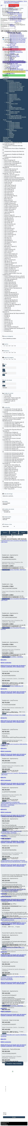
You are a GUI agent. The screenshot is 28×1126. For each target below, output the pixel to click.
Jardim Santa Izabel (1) (11, 286)
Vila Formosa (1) (8, 230)
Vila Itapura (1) (8, 192)
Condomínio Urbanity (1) (11, 457)
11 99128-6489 (7, 1098)
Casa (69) (6, 52)
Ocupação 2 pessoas (16, 14)
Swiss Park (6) (8, 182)
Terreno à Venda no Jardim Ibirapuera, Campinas (13, 970)
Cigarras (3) (7, 307)
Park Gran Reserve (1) (10, 477)
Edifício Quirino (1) (9, 472)
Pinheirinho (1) (8, 331)
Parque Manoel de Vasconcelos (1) (14, 313)
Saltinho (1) (7, 258)
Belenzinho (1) (8, 200)
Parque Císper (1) (9, 215)
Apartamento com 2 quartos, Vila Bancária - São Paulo (12, 563)
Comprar (4, 713)
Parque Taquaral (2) (10, 170)
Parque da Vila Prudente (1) (12, 216)
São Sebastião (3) (9, 306)
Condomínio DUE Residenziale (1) (14, 422)
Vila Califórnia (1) (9, 221)
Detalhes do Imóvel (9, 509)
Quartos (6, 344)
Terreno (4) (7, 70)
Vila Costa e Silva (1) (10, 188)
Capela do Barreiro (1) (10, 292)
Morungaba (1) (8, 324)
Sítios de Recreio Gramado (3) (13, 181)
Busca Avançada (6, 534)
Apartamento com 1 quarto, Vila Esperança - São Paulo (12, 795)
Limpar (14, 532)
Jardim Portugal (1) (10, 303)
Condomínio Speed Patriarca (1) (13, 454)
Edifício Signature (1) (10, 474)
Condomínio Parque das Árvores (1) (14, 447)
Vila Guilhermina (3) (10, 234)
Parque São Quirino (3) (11, 169)
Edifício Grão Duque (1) (11, 471)
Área (5, 364)
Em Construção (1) (9, 401)
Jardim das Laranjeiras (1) (11, 294)
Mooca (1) (7, 213)
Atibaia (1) (7, 315)
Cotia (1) (6, 318)
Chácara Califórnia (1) (10, 201)
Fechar (23, 532)
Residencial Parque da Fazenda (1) (14, 179)
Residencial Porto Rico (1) (11, 485)
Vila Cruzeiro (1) (8, 225)
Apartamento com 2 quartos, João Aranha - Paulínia (13, 766)
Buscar (5, 532)
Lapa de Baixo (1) (9, 212)
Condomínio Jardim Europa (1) (13, 442)
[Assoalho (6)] (10, 512)
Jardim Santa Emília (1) (11, 285)
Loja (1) (6, 65)
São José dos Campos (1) (11, 327)
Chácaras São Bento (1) (11, 301)
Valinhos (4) (7, 298)
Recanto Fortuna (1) (10, 176)
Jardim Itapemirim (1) (10, 207)
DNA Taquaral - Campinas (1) (12, 466)
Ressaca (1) (7, 319)
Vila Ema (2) (7, 227)
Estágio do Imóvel (8, 393)
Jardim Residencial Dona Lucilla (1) (14, 276)
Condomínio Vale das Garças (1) (13, 460)
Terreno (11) (7, 396)
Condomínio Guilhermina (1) (12, 434)
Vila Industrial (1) (9, 191)
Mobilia (6, 501)
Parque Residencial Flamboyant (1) (14, 328)
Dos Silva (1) (7, 325)
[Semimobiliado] (6, 503)
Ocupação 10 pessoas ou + (17, 19)
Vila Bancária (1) (8, 218)
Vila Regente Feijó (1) (10, 242)
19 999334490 (7, 1096)
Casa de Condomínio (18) (11, 54)
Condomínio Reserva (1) (11, 448)
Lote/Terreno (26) (9, 58)
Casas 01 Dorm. (14, 46)
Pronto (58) (7, 395)
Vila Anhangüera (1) (10, 187)
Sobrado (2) (7, 60)
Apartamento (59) (9, 51)
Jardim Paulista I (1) (10, 269)
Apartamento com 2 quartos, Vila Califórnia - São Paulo (12, 621)
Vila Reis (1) (7, 243)
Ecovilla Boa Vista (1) (10, 468)
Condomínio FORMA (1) (11, 432)
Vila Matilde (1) (8, 240)
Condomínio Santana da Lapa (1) (13, 453)
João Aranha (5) (8, 251)
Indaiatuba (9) (8, 264)
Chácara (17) (7, 55)
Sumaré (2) (7, 309)
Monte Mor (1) (8, 321)
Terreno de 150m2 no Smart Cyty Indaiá (12, 741)
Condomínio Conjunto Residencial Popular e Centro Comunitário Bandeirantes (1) (13, 419)
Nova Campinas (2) (9, 160)
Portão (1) (7, 316)
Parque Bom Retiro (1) (10, 254)
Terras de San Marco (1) (11, 297)
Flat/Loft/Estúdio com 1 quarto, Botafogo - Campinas (11, 1057)
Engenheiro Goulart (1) (11, 204)
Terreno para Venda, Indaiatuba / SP (13, 707)
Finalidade (6, 37)
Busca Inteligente (8, 336)
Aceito (15, 15)
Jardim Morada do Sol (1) (11, 267)
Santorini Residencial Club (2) (13, 487)
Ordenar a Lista (8, 524)
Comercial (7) (8, 64)
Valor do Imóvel (8, 380)
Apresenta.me (5, 1122)
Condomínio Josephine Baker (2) (14, 444)
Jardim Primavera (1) (10, 271)
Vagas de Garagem (9, 357)
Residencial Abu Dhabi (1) (11, 483)
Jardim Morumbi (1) (10, 209)
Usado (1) (7, 402)
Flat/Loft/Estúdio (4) (10, 57)
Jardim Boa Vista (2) (10, 282)
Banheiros (6, 350)
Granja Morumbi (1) (10, 475)
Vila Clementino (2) (10, 224)
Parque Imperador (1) (10, 164)
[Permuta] (7, 519)
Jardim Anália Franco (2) (11, 206)
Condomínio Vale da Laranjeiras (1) (14, 459)
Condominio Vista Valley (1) (12, 465)
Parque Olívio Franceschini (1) (13, 288)
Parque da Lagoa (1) (10, 478)
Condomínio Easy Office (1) (12, 423)
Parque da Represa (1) (10, 257)
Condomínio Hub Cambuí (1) (12, 441)
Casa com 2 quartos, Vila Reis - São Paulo (13, 592)
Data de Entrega (8, 493)
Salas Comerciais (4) (10, 68)
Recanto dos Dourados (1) (11, 175)
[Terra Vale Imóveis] (14, 1077)
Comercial (13, 26)
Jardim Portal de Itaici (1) (11, 270)
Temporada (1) (8, 42)
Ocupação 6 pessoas (16, 16)
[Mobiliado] (6, 504)
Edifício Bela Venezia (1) (11, 469)
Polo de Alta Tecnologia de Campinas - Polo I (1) (11, 172)
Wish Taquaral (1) (9, 488)
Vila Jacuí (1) (7, 237)
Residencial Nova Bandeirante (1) (14, 178)
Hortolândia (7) (8, 280)
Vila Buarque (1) (9, 219)
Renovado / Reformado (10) (12, 398)
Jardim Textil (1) (8, 210)
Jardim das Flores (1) (10, 283)
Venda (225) (7, 39)
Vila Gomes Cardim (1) (10, 231)
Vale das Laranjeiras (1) (10, 279)
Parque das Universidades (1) (12, 163)
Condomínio (7, 407)
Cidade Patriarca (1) (10, 203)
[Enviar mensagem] (21, 23)
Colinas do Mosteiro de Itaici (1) (13, 266)
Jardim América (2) (9, 249)
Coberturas (13, 43)
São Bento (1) (8, 261)
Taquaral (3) (7, 184)
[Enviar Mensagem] (15, 29)
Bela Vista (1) (8, 198)
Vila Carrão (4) (8, 222)
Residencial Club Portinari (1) (12, 484)
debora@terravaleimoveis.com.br (15, 1100)
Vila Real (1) (7, 289)
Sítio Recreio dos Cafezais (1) (12, 304)
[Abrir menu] (0, 77)
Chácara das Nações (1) (11, 300)
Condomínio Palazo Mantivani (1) (14, 445)
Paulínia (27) (8, 245)
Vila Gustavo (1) (8, 236)
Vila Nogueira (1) (9, 194)
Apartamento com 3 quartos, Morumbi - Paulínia (11, 650)
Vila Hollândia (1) (9, 190)
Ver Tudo (18, 21)
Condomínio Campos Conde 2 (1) (14, 413)
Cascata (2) (7, 248)
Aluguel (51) (7, 41)
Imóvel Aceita (7, 516)
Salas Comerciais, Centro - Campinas (13, 678)
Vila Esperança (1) (9, 228)
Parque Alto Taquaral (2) (11, 161)
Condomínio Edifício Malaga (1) (13, 425)
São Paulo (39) (8, 197)
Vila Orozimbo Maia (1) (10, 195)
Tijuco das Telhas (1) (10, 185)
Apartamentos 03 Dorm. (17, 36)
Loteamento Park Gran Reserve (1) (14, 277)
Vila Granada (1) (8, 233)
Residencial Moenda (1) (11, 295)
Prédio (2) (7, 67)
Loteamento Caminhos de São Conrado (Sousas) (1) (12, 143)
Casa (8, 45)
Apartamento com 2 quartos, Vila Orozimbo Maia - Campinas (12, 853)
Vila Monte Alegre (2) (10, 263)
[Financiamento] (7, 518)
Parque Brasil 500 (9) (10, 255)
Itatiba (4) (7, 291)
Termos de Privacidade (8, 15)
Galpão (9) (7, 73)
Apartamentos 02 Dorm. (17, 35)
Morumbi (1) (7, 252)
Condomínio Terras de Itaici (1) (13, 409)
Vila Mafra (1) (8, 239)
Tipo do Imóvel (8, 47)
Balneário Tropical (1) (10, 246)
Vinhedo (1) (7, 329)
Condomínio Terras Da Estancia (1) (14, 456)
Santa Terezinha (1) (10, 260)
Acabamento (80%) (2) (11, 399)
